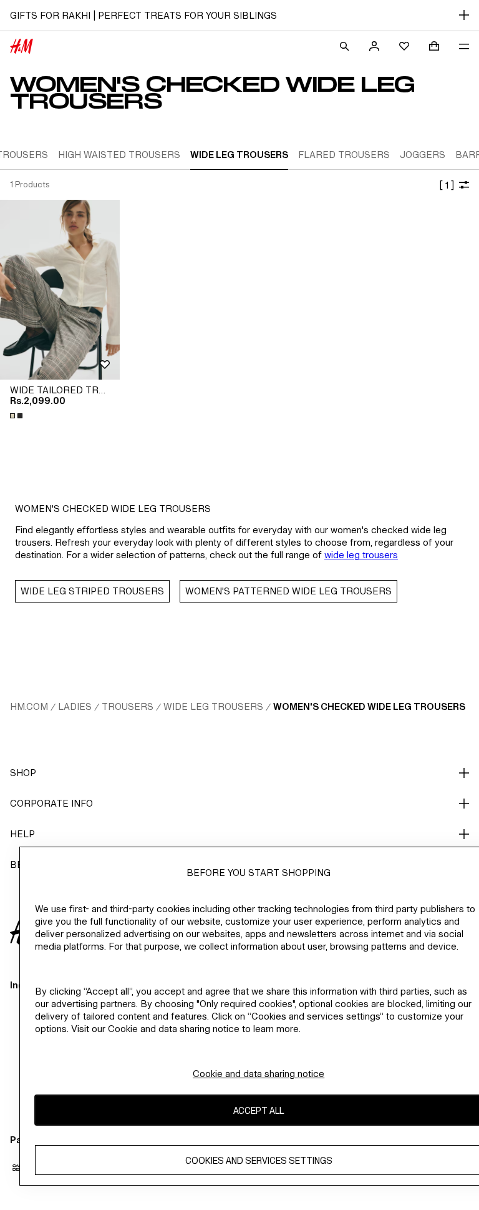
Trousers (127, 706)
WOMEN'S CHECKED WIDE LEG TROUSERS (369, 706)
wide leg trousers (361, 554)
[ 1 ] (446, 185)
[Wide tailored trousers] (60, 290)
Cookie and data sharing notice (258, 1073)
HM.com (29, 706)
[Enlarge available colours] (17, 415)
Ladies (75, 706)
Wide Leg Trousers (213, 706)
